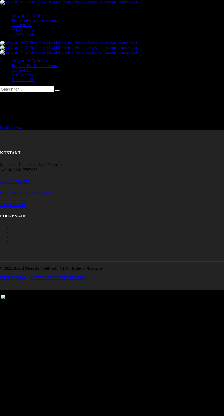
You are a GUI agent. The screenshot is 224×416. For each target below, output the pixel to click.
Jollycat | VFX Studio (30, 15)
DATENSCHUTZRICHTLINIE (58, 278)
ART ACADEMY (15, 182)
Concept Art (22, 25)
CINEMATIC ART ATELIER (25, 193)
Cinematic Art (23, 34)
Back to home (11, 128)
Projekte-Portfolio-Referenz (35, 20)
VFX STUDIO (12, 205)
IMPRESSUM (13, 278)
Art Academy (23, 29)
